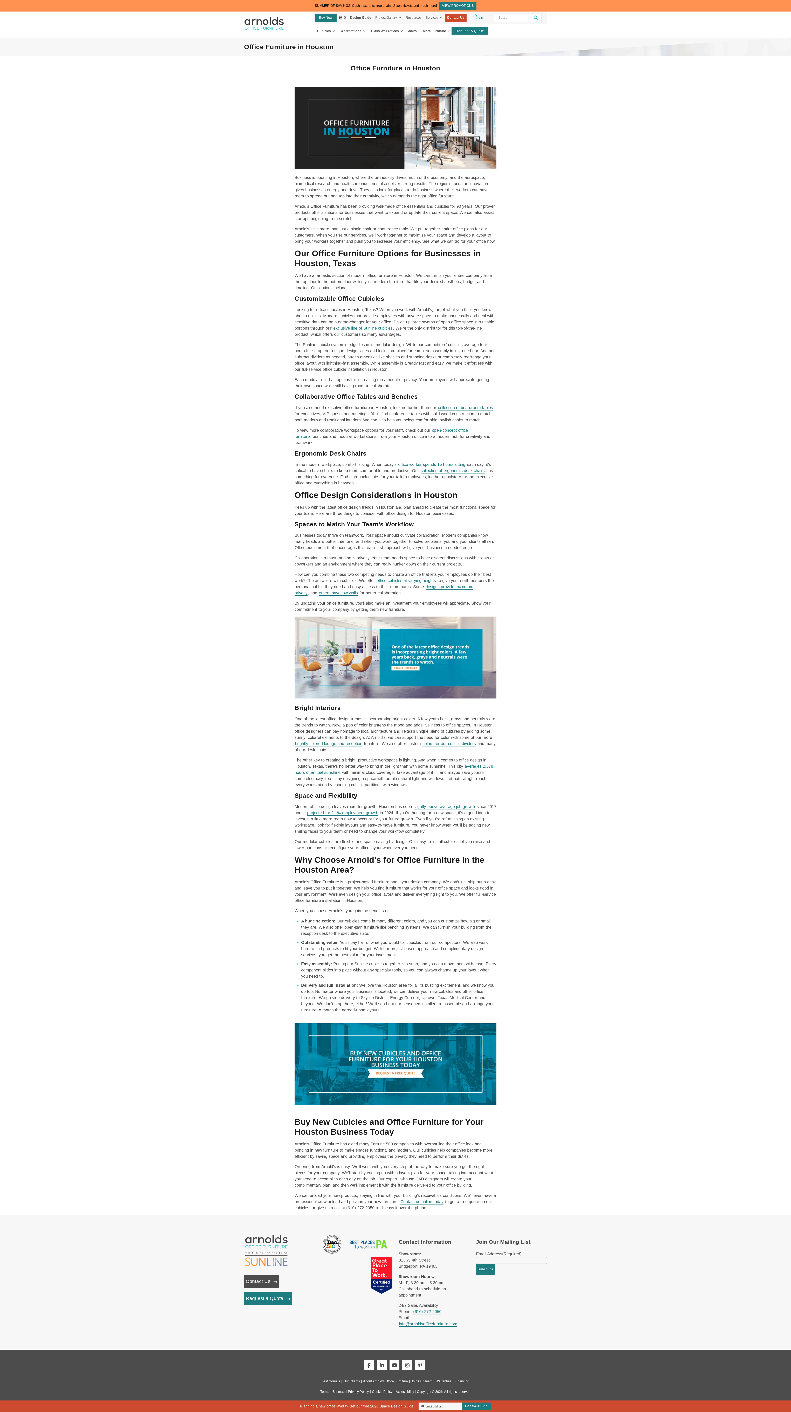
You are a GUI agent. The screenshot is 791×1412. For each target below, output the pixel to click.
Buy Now (325, 17)
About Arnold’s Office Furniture (385, 1381)
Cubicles (324, 31)
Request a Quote (264, 1298)
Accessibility (405, 1391)
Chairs (411, 31)
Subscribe (486, 1269)
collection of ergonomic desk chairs (453, 470)
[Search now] (536, 18)
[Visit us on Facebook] (369, 1365)
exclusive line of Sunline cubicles (363, 328)
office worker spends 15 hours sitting (431, 464)
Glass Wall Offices (385, 31)
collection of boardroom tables (465, 407)
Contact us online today (421, 1201)
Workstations (351, 31)
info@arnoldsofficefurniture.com (428, 1324)
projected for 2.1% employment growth (342, 812)
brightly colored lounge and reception (328, 743)
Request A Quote (470, 31)
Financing (462, 1381)
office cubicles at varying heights (406, 580)
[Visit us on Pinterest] (420, 1365)
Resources (413, 17)
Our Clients (351, 1381)
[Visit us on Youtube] (394, 1365)
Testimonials (331, 1381)
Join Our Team (421, 1381)
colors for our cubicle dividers (449, 743)
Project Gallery (386, 17)
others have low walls (338, 593)
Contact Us (456, 17)
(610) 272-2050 (427, 1311)
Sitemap (338, 1391)
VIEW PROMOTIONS (458, 5)
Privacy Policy (358, 1391)
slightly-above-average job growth (444, 806)
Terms (324, 1391)
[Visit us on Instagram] (407, 1365)
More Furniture (434, 31)
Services (432, 17)
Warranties (443, 1381)
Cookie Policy (382, 1391)
